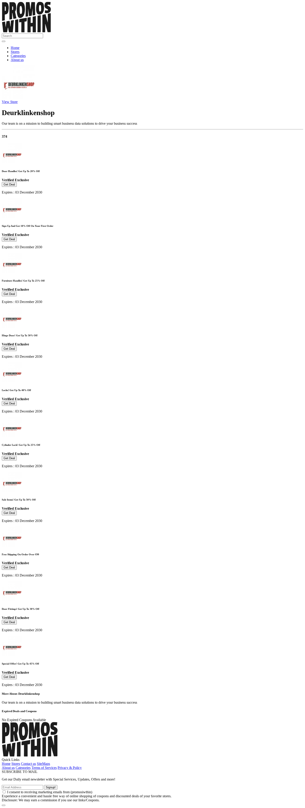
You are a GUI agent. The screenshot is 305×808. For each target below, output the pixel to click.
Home (15, 48)
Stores (15, 52)
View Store (10, 102)
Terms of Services (44, 768)
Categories (18, 56)
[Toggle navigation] (3, 41)
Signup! (51, 787)
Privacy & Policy (70, 768)
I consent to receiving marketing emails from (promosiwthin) (49, 792)
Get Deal (9, 184)
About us (17, 60)
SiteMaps (43, 764)
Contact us (28, 764)
